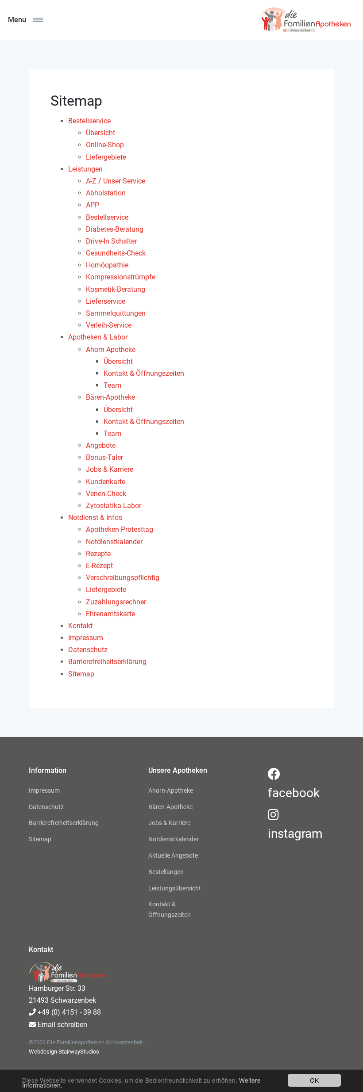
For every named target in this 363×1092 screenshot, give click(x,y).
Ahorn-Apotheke (170, 790)
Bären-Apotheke (170, 806)
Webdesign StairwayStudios (64, 1051)
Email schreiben (61, 1024)
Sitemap (40, 839)
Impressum (44, 790)
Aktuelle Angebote (173, 855)
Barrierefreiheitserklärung (62, 822)
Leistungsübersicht (174, 888)
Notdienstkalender (173, 839)
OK (314, 1080)
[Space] (303, 20)
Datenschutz (46, 806)
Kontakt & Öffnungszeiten (169, 909)
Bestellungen (166, 871)
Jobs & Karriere (169, 822)
